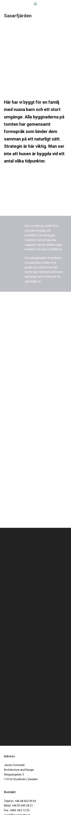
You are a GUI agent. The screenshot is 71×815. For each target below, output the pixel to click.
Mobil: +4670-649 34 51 (18, 805)
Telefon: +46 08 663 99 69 (20, 801)
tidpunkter (35, 161)
